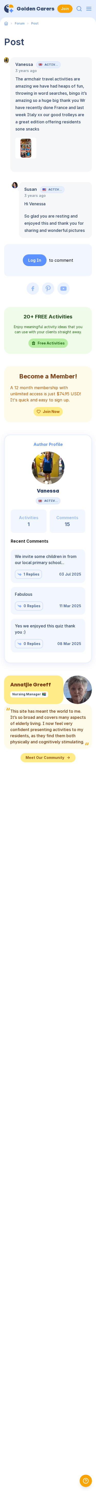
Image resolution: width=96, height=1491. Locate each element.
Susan (30, 189)
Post (35, 23)
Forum (20, 23)
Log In (34, 260)
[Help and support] (86, 1481)
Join (65, 8)
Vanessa (24, 64)
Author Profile (48, 444)
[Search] (79, 8)
